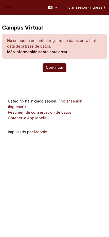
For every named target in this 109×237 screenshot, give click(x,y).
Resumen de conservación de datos (39, 112)
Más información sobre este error (37, 52)
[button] (52, 7)
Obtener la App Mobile (27, 118)
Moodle (40, 132)
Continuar (54, 67)
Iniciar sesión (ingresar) (84, 7)
